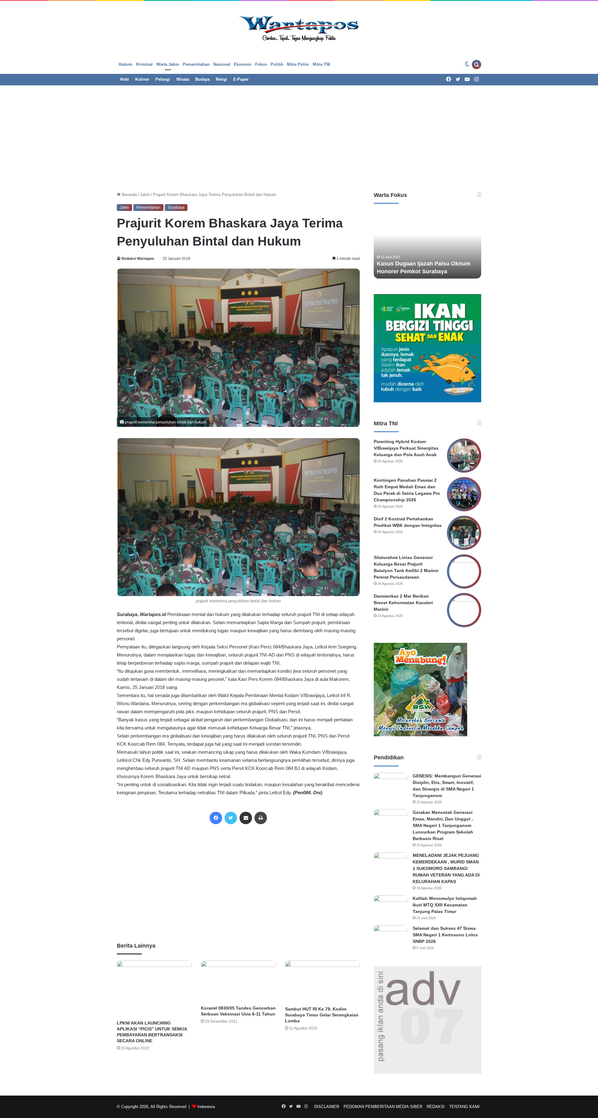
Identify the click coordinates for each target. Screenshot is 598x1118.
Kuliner (142, 79)
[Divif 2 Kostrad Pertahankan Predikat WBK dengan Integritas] (464, 533)
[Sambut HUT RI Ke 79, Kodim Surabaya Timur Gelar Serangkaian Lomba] (322, 982)
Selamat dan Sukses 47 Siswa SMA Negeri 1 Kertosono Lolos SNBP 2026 (445, 935)
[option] (427, 244)
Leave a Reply (238, 1075)
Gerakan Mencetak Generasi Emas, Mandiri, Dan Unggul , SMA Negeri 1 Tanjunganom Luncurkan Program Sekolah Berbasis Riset (443, 825)
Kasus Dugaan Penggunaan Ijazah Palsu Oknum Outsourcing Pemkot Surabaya (423, 264)
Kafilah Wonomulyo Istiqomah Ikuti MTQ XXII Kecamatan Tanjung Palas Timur (445, 905)
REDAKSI (436, 1106)
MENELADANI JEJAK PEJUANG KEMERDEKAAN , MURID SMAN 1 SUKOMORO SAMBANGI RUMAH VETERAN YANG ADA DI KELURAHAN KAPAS (446, 868)
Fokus (261, 64)
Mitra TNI (321, 64)
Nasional (221, 64)
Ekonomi (242, 64)
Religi (221, 79)
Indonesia (206, 1106)
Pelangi (162, 79)
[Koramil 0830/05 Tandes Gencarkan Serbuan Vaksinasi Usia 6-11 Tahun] (238, 981)
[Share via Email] (246, 818)
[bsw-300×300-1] (420, 735)
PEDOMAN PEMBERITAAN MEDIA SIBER (383, 1106)
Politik (277, 64)
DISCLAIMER (326, 1106)
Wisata (182, 79)
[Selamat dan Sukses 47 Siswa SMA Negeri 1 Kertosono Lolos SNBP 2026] (391, 936)
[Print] (260, 818)
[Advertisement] (299, 135)
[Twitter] (231, 818)
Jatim (145, 194)
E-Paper (241, 79)
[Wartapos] (299, 27)
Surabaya (176, 207)
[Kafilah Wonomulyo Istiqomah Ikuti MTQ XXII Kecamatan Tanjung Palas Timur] (391, 907)
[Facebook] (216, 818)
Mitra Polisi (298, 64)
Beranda (129, 194)
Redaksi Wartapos (137, 258)
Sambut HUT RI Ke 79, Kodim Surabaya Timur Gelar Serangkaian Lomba (321, 1014)
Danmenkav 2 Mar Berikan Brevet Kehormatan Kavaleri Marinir (403, 603)
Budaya (202, 79)
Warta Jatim (167, 64)
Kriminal (144, 64)
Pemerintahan (196, 64)
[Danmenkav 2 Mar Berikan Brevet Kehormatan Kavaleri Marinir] (464, 610)
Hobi (124, 79)
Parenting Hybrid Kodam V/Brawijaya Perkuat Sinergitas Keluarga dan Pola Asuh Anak (406, 448)
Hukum (125, 64)
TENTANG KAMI (464, 1106)
